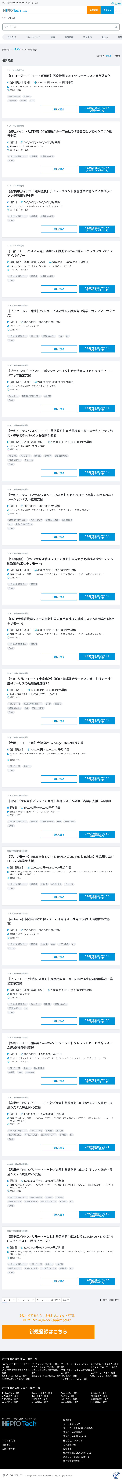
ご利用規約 (68, 1444)
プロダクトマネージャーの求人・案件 (104, 1368)
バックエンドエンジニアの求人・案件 (16, 1371)
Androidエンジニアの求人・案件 (16, 1379)
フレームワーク (33, 37)
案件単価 (87, 37)
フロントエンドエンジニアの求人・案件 (15, 1365)
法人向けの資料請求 (72, 1432)
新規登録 (94, 10)
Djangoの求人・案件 (70, 1402)
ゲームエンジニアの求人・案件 (45, 1364)
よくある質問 (8, 1440)
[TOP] (15, 10)
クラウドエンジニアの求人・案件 (46, 1367)
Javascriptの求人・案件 (42, 1393)
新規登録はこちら (48, 1331)
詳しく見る (59, 109)
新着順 (108, 56)
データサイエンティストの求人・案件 (75, 1365)
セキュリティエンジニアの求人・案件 (46, 1371)
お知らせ (6, 1444)
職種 (53, 37)
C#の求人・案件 (68, 1396)
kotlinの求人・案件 (98, 1402)
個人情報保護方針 (71, 1461)
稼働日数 (69, 37)
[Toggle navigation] (118, 10)
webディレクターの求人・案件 (103, 1376)
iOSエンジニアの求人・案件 (14, 1376)
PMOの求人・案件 (69, 1376)
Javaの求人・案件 (10, 1402)
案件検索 (67, 1420)
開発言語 (11, 37)
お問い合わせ (8, 1449)
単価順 (117, 56)
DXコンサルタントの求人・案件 (104, 1364)
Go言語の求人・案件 (99, 1399)
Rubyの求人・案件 (69, 1399)
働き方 (105, 37)
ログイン (107, 10)
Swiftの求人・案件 (98, 1393)
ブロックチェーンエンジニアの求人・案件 (75, 1371)
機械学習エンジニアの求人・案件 (46, 1376)
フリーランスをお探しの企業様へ (78, 1428)
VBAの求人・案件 (10, 1399)
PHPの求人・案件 (39, 1399)
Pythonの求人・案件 (11, 1393)
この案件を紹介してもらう (97, 109)
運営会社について (71, 1440)
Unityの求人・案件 (40, 1402)
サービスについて (71, 1424)
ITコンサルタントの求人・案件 (74, 1379)
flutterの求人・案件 (40, 1396)
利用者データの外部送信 (74, 1457)
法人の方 (118, 4)
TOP (4, 18)
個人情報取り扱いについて (75, 1453)
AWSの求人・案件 (10, 1396)
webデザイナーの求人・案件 (102, 1373)
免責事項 (67, 1449)
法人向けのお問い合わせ (74, 1436)
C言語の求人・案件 (98, 1396)
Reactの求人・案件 (69, 1393)
